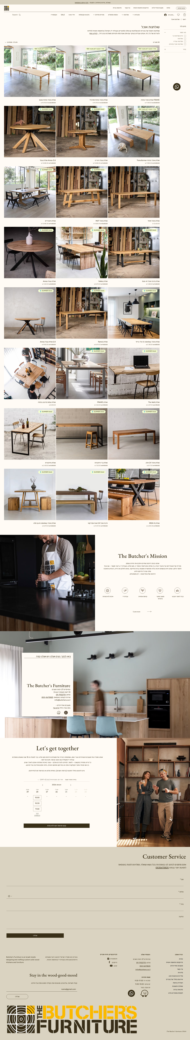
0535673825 (162, 867)
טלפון (181, 892)
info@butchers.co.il (62, 700)
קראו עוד (56, 708)
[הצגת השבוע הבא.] (42, 785)
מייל (181, 904)
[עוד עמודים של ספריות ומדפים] (93, 14)
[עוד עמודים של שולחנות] (122, 14)
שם (182, 879)
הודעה (181, 917)
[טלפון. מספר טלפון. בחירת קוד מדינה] (10, 896)
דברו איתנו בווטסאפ (82, 3)
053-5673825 (47, 697)
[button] (184, 14)
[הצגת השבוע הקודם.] (70, 785)
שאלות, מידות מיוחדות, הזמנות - (100, 3)
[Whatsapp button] (131, 993)
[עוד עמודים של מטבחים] (133, 14)
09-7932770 (61, 695)
